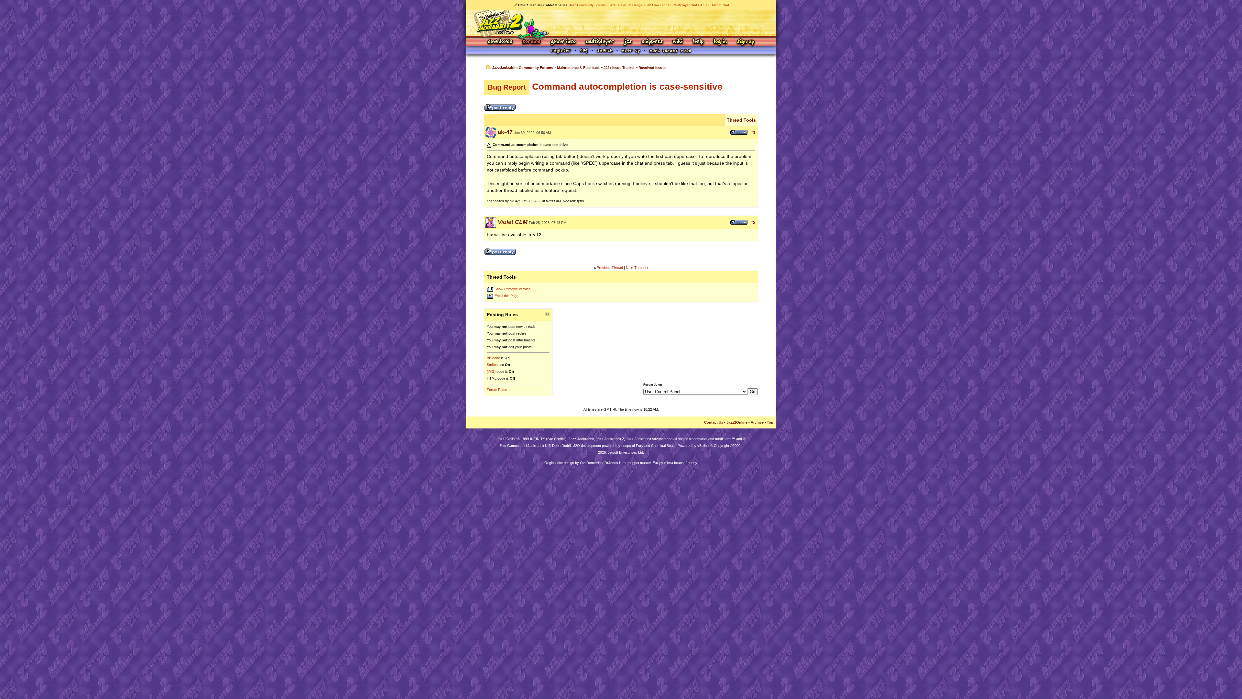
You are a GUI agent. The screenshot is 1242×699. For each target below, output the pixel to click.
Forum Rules (497, 390)
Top (770, 422)
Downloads (500, 42)
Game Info (563, 42)
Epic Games (509, 446)
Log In (720, 42)
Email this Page (506, 296)
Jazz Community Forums (587, 5)
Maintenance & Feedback (578, 68)
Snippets (652, 42)
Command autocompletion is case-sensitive (605, 87)
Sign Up (745, 42)
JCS (628, 42)
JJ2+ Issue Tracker (619, 68)
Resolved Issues (652, 68)
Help (698, 42)
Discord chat (720, 5)
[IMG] (491, 371)
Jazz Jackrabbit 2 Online (621, 23)
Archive (757, 422)
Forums (531, 42)
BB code (493, 358)
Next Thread (636, 268)
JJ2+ (703, 5)
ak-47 (505, 132)
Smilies (492, 365)
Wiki (678, 42)
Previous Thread (610, 268)
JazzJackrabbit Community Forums (522, 68)
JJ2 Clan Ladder (658, 5)
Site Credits (556, 439)
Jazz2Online (736, 422)
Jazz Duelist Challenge (626, 5)
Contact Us (713, 422)
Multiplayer (600, 42)
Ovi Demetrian (591, 463)
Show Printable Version (512, 289)
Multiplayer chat (685, 5)
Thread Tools (741, 120)
